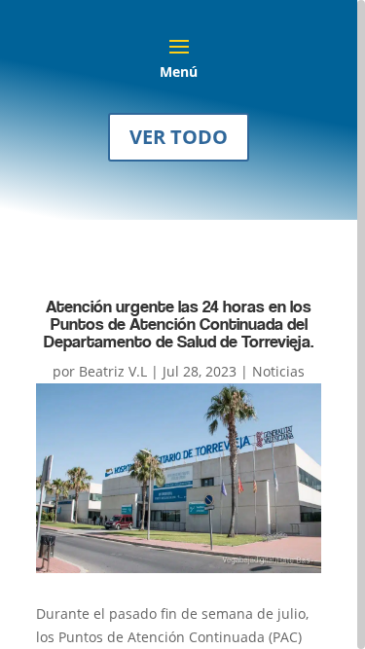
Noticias (278, 371)
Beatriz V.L (113, 371)
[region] (182, 324)
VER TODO (178, 137)
